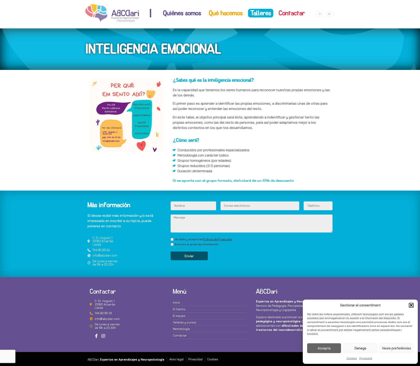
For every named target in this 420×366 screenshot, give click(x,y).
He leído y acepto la (203, 239)
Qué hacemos (226, 13)
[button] (411, 305)
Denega (360, 348)
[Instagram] (103, 336)
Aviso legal (176, 359)
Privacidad (365, 358)
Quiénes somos (182, 13)
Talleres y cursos (184, 322)
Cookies (351, 358)
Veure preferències (396, 348)
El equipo (179, 315)
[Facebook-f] (96, 336)
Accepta (324, 348)
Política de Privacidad (217, 239)
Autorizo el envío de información (197, 244)
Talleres (260, 13)
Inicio (176, 302)
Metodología (181, 329)
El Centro (179, 309)
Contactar (292, 13)
